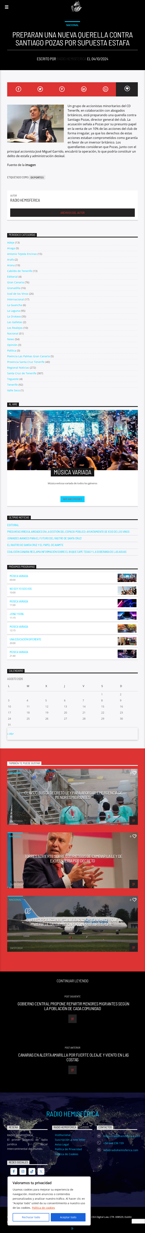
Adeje (10, 242)
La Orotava (14, 316)
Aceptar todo (68, 1217)
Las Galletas (14, 322)
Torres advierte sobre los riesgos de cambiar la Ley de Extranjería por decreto (73, 858)
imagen (30, 165)
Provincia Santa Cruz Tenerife (26, 362)
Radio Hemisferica (71, 58)
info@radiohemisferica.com (120, 1150)
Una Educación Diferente (25, 639)
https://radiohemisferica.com (121, 1136)
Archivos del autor (72, 212)
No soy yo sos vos (21, 588)
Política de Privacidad (68, 1149)
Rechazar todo (31, 1217)
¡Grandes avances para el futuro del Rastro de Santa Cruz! (44, 538)
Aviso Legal (62, 1144)
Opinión (12, 345)
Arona (11, 265)
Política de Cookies (66, 1154)
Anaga (11, 248)
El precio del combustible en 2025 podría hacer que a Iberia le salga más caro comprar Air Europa (73, 922)
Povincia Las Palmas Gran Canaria (28, 356)
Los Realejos (15, 328)
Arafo (10, 259)
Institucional (63, 1135)
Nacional (72, 25)
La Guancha (14, 305)
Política (11, 350)
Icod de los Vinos (17, 293)
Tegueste (13, 379)
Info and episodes (72, 499)
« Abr (10, 734)
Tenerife (12, 384)
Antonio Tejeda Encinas (22, 254)
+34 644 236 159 (113, 1143)
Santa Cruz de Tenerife (21, 373)
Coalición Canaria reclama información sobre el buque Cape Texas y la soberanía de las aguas (66, 551)
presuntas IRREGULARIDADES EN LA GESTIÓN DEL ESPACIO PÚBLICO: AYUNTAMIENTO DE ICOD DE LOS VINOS (68, 531)
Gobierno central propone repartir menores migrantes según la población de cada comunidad (73, 1006)
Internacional (15, 299)
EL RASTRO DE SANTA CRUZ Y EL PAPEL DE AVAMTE (35, 545)
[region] (49, 1201)
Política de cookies (43, 1207)
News (10, 339)
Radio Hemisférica (72, 1113)
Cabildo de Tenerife (19, 271)
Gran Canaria (15, 282)
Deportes (37, 177)
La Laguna (13, 311)
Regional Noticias (18, 367)
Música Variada (19, 576)
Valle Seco (13, 390)
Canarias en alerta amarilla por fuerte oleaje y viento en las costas (73, 1057)
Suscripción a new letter (70, 1139)
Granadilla (13, 288)
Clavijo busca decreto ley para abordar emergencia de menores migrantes (73, 795)
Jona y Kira (16, 614)
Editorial (12, 276)
